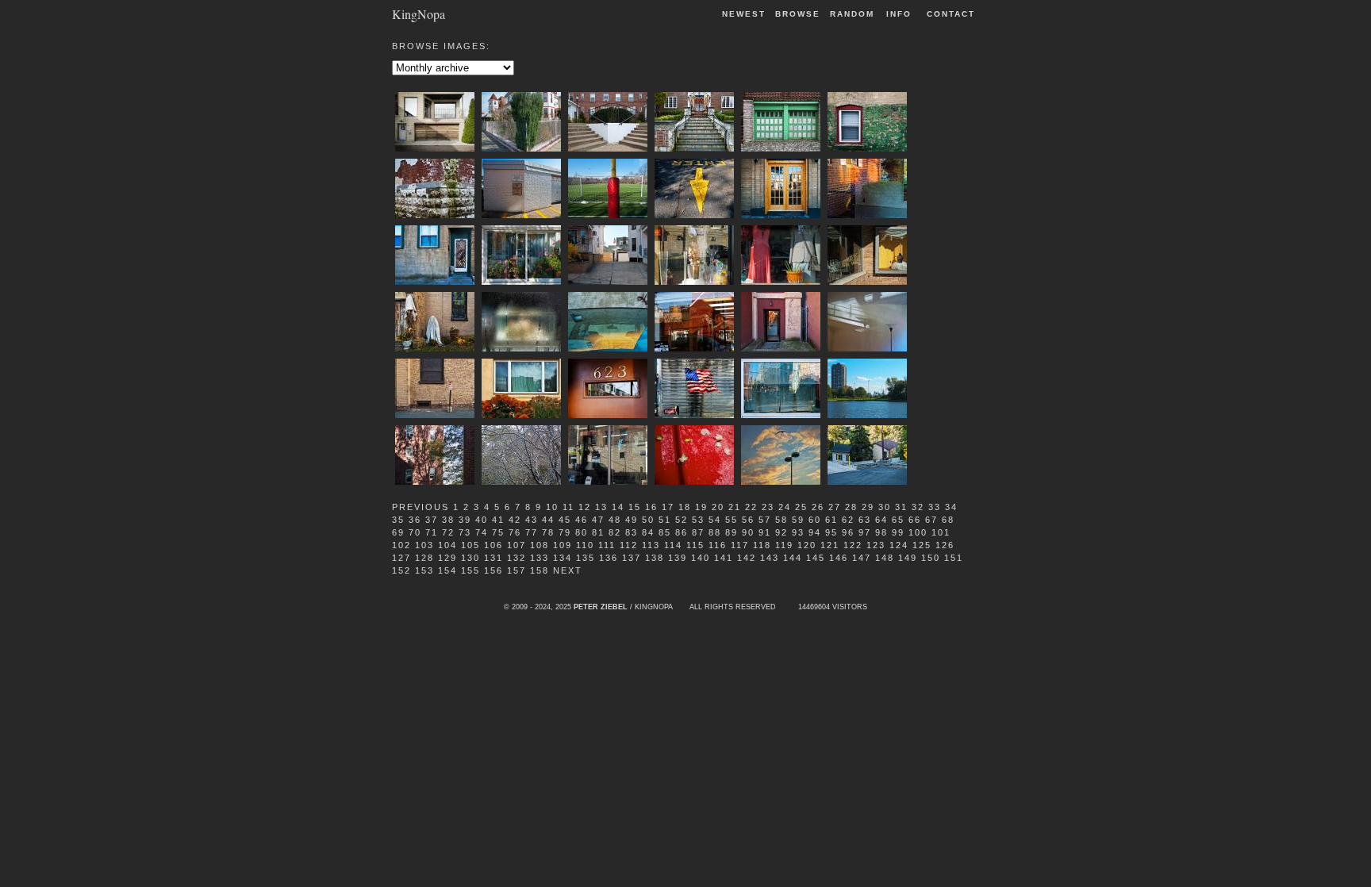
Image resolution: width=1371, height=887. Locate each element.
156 (493, 570)
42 (515, 519)
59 (798, 519)
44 (548, 519)
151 (953, 558)
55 (731, 519)
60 (814, 519)
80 (581, 532)
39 (465, 519)
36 (415, 519)
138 (654, 558)
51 (665, 519)
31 (901, 507)
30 (884, 507)
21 (734, 507)
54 (715, 519)
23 (768, 507)
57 (764, 519)
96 (848, 532)
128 (424, 558)
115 (695, 545)
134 (562, 558)
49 (631, 519)
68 (948, 519)
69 (398, 532)
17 (668, 507)
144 (792, 558)
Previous (420, 507)
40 (481, 519)
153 (424, 570)
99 (898, 532)
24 (784, 507)
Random (854, 14)
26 (818, 507)
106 (493, 545)
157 (516, 570)
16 (651, 507)
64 (881, 519)
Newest (744, 14)
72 (448, 532)
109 (562, 545)
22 (751, 507)
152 (401, 570)
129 (447, 558)
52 (681, 519)
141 (723, 558)
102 (401, 545)
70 (415, 532)
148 (884, 558)
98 (881, 532)
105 (470, 545)
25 (801, 507)
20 (718, 507)
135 (585, 558)
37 (431, 519)
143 (769, 558)
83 (631, 532)
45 (565, 519)
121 (829, 545)
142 (746, 558)
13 (601, 507)
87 (698, 532)
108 (539, 545)
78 (548, 532)
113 (651, 545)
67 (931, 519)
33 (934, 507)
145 (815, 558)
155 (470, 570)
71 (431, 532)
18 (684, 507)
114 (673, 545)
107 (516, 545)
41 (498, 519)
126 (944, 545)
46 (581, 519)
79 (565, 532)
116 (718, 545)
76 (515, 532)
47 (598, 519)
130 (470, 558)
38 (448, 519)
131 (493, 558)
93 (798, 532)
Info (899, 14)
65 (898, 519)
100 (917, 532)
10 (552, 507)
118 (762, 545)
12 (584, 507)
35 (398, 519)
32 (918, 507)
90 (748, 532)
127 (401, 558)
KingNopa (418, 13)
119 (784, 545)
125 (921, 545)
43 (531, 519)
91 (764, 532)
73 (465, 532)
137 (631, 558)
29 (868, 507)
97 (864, 532)
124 (898, 545)
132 (516, 558)
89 (731, 532)
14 (618, 507)
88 (715, 532)
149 (907, 558)
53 (698, 519)
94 (814, 532)
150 (930, 558)
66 (914, 519)
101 (940, 532)
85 (665, 532)
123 (875, 545)
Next (567, 570)
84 (648, 532)
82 (615, 532)
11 (568, 507)
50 (648, 519)
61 (831, 519)
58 (781, 519)
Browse (797, 14)
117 (740, 545)
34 (951, 507)
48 (615, 519)
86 (681, 532)
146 (838, 558)
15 (634, 507)
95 (831, 532)
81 (598, 532)
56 (748, 519)
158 (539, 570)
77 (531, 532)
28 (851, 507)
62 (848, 519)
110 (585, 545)
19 (701, 507)
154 (447, 570)
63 (864, 519)
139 (677, 558)
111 (607, 545)
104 (447, 545)
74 (481, 532)
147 (861, 558)
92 (781, 532)
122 (852, 545)
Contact (951, 14)
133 (539, 558)
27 (834, 507)
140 (700, 558)
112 (629, 545)
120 (806, 545)
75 (498, 532)
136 (608, 558)
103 (424, 545)
